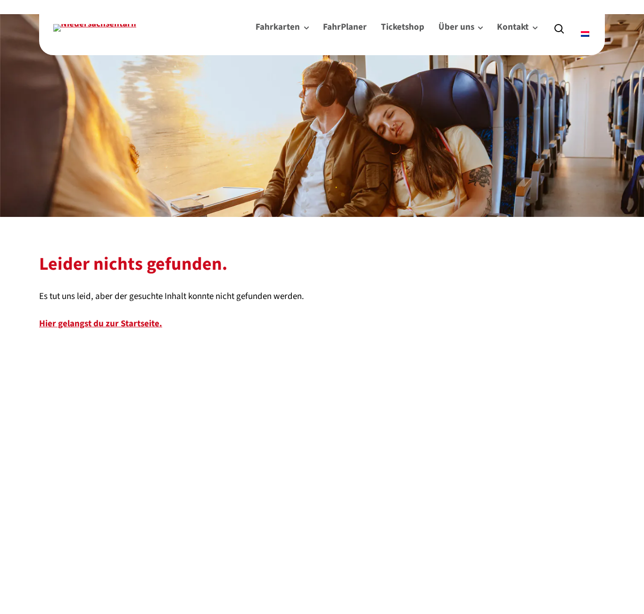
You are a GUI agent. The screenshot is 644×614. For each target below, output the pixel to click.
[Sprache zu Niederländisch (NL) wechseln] (586, 34)
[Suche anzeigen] (559, 28)
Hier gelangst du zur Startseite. (100, 323)
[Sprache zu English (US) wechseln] (581, 20)
